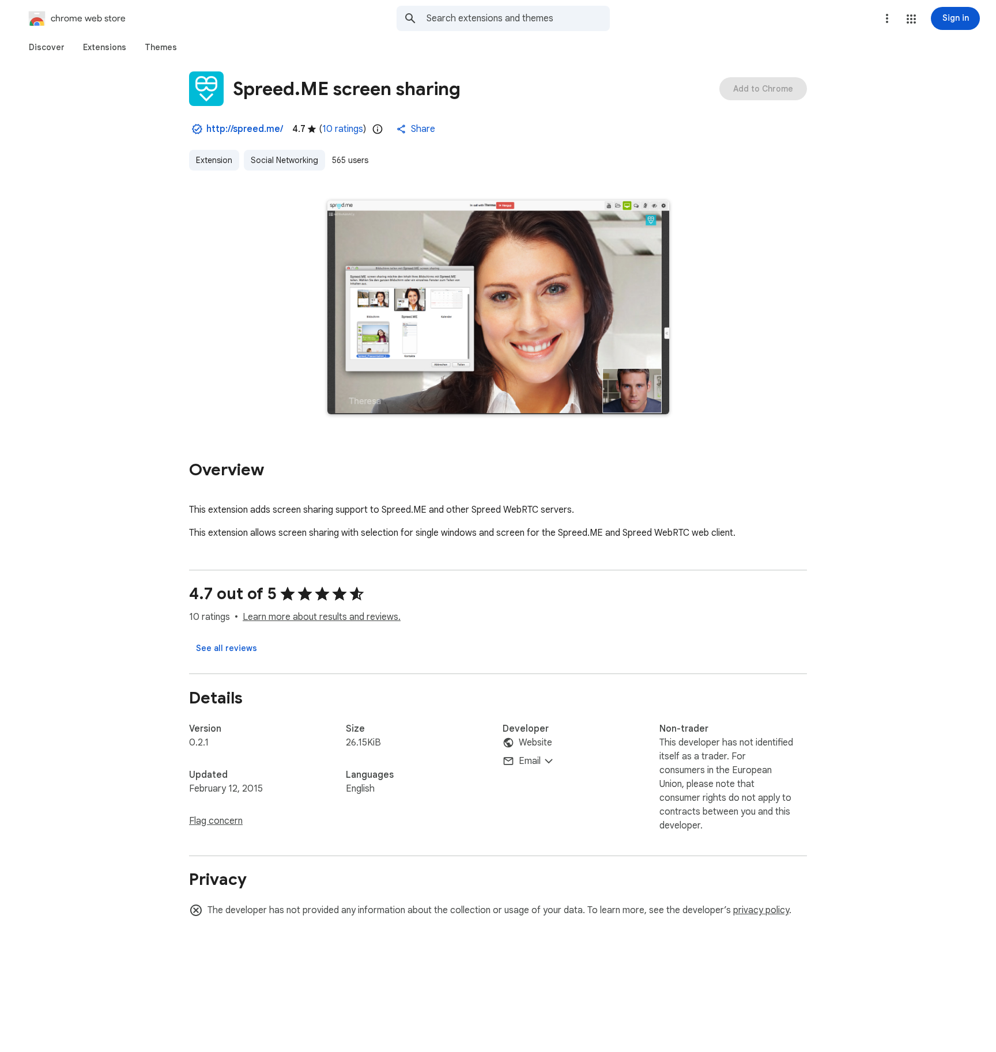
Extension (214, 160)
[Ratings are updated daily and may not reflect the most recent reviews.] (377, 129)
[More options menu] (887, 18)
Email (530, 761)
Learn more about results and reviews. (322, 617)
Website (535, 742)
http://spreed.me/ (244, 129)
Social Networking (284, 160)
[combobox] (518, 18)
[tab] (47, 47)
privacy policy (761, 910)
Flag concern (216, 821)
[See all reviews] (226, 648)
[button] (911, 19)
